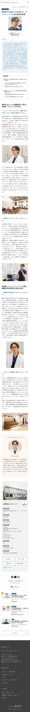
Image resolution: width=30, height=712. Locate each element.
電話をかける (9, 563)
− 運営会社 (3, 697)
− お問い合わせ (4, 682)
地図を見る (25, 504)
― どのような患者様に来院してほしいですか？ (14, 96)
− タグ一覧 (3, 677)
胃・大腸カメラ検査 (15, 582)
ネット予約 (22, 559)
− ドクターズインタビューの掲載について (10, 679)
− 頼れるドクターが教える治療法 (8, 671)
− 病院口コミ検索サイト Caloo (7, 692)
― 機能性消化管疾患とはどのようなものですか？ (14, 94)
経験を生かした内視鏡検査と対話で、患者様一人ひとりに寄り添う (15, 80)
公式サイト (9, 559)
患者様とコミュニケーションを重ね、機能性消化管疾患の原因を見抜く (15, 91)
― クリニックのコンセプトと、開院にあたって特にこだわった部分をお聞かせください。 (15, 83)
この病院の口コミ (22, 563)
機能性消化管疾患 (18, 580)
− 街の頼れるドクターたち (6, 674)
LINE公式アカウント (9, 567)
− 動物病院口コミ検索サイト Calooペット (9, 695)
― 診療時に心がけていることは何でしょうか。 (14, 86)
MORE (15, 633)
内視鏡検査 (10, 580)
